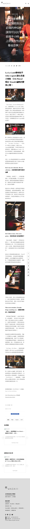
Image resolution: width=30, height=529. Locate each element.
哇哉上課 (17, 503)
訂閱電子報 (13, 510)
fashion (17, 419)
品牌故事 (7, 503)
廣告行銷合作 (8, 496)
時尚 (12, 419)
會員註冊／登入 (8, 506)
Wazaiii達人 (12, 503)
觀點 (8, 419)
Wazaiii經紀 (7, 508)
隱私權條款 (7, 510)
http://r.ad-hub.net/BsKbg (10, 391)
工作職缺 (14, 496)
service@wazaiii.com (16, 518)
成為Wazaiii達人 (14, 508)
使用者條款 (21, 508)
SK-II (22, 419)
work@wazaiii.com (14, 517)
